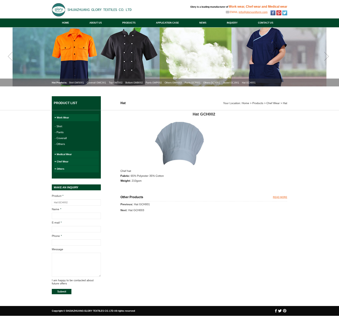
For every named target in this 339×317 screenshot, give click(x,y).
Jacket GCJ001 (231, 82)
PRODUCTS (129, 22)
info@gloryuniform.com (253, 12)
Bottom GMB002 (134, 82)
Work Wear (63, 117)
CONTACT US (265, 22)
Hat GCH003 (136, 210)
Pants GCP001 (192, 82)
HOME (65, 22)
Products (257, 103)
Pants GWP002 (154, 82)
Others (60, 169)
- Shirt (58, 126)
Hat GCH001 (249, 82)
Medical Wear (64, 154)
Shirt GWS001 (76, 82)
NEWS (202, 22)
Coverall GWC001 (96, 82)
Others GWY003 (173, 82)
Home (245, 103)
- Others (60, 144)
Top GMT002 (116, 82)
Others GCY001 (211, 82)
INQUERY (232, 22)
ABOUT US (95, 22)
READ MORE (280, 197)
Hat (285, 103)
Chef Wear (62, 161)
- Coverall (61, 138)
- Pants (59, 132)
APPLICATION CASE (167, 22)
